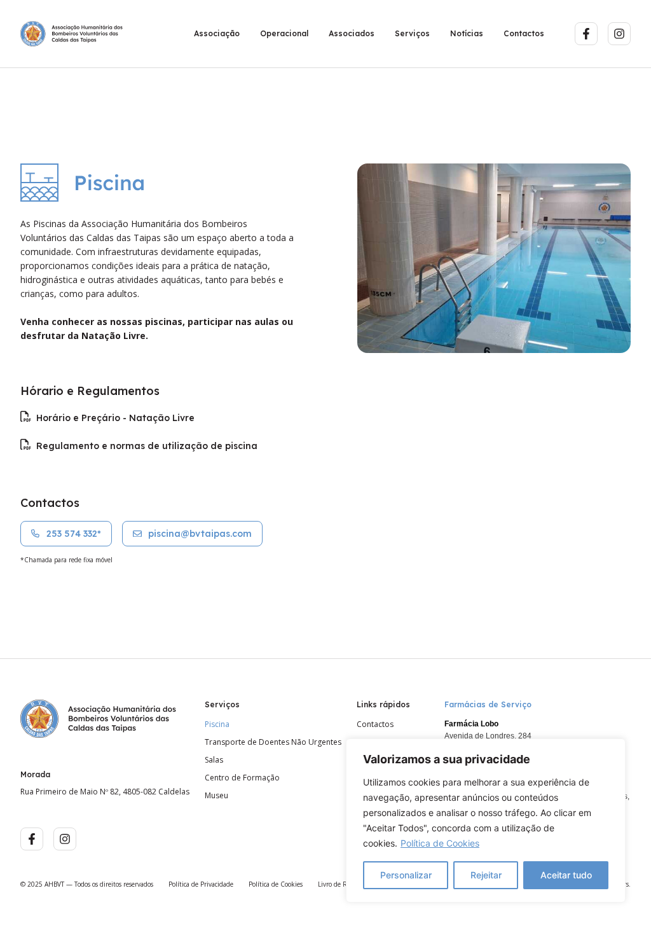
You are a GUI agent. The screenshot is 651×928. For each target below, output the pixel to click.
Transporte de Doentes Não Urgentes (273, 742)
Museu (216, 796)
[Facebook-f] (586, 33)
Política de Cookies (440, 843)
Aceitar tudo (566, 874)
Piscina (217, 724)
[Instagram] (619, 33)
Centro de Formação (242, 778)
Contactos (524, 33)
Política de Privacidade (200, 884)
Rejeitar (486, 874)
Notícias (466, 33)
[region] (486, 820)
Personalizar (406, 874)
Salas (214, 760)
